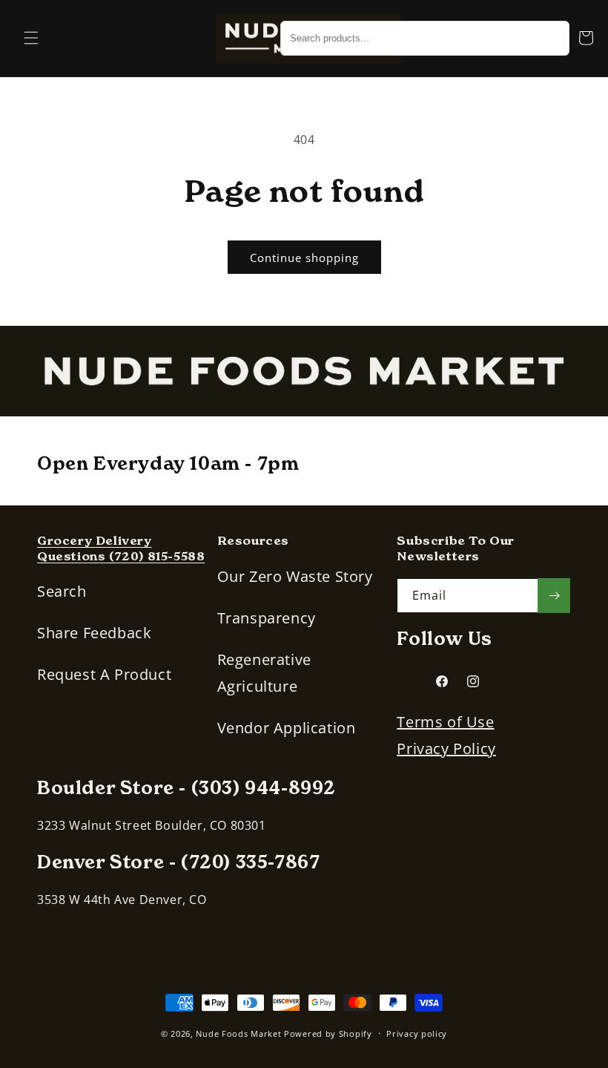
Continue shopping (304, 257)
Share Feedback (94, 633)
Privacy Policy (446, 748)
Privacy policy (416, 1033)
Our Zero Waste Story (295, 576)
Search (62, 591)
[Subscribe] (554, 595)
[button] (31, 38)
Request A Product (104, 674)
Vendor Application (286, 728)
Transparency (266, 618)
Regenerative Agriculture (264, 672)
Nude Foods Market (238, 1033)
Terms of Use (445, 722)
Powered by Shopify (328, 1033)
